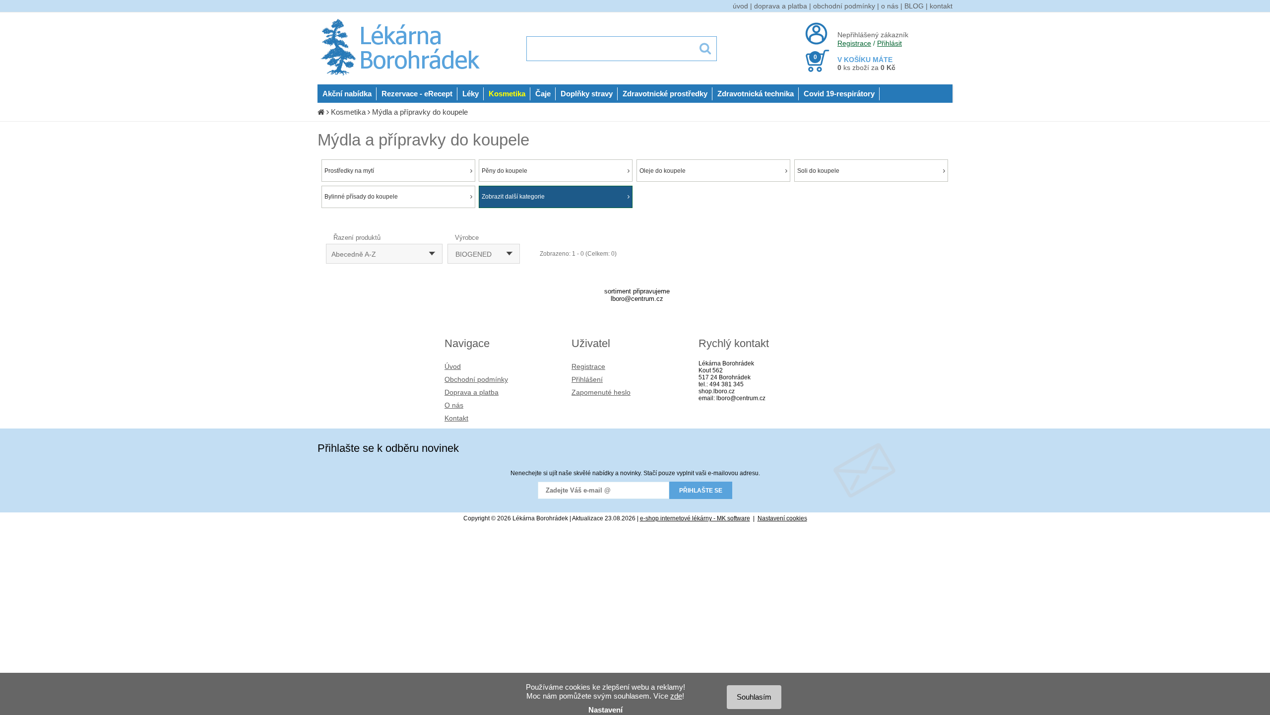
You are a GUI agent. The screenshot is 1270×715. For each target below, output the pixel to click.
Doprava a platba (471, 392)
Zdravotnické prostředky (665, 93)
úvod (740, 6)
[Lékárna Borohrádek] (402, 75)
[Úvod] (321, 112)
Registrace (854, 43)
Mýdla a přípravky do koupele (420, 112)
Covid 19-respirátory (839, 93)
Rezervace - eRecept (416, 93)
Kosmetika (507, 93)
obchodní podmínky (844, 6)
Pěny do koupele (504, 170)
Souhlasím (754, 697)
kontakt (941, 6)
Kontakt (456, 418)
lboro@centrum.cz (637, 298)
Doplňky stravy (587, 93)
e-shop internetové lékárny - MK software (695, 518)
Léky (470, 93)
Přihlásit (889, 43)
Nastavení (605, 710)
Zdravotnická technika (755, 93)
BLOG (914, 6)
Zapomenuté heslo (601, 392)
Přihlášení (587, 379)
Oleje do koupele (662, 170)
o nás (889, 6)
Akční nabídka (347, 93)
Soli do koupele (818, 170)
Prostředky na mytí (349, 170)
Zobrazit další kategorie (513, 196)
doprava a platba (780, 6)
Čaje (543, 93)
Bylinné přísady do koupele (361, 196)
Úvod (452, 366)
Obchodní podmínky (476, 379)
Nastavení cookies (782, 518)
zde (676, 696)
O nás (453, 405)
